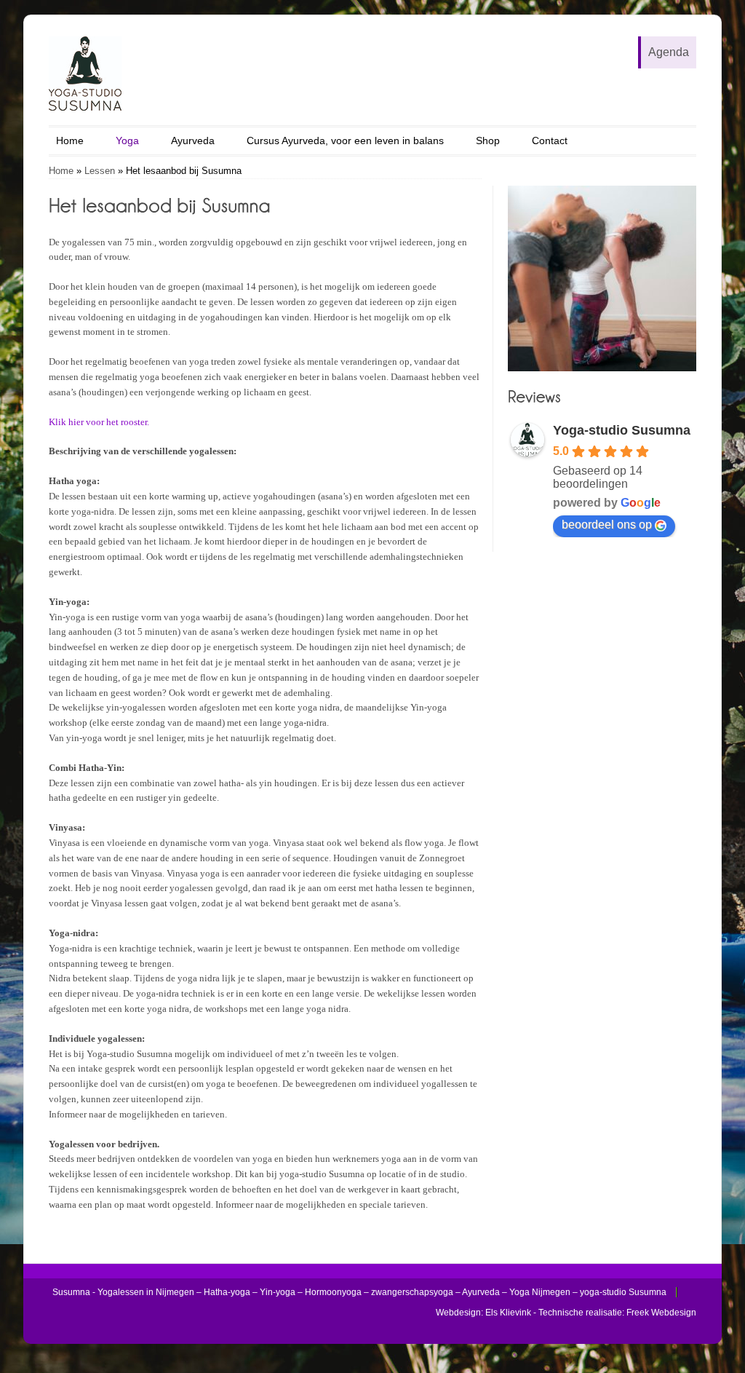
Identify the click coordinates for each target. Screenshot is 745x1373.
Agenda (668, 52)
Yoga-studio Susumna (621, 430)
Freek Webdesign (661, 1312)
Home (70, 140)
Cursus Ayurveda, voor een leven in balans (345, 140)
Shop (488, 140)
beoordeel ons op (607, 524)
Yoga (127, 140)
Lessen (99, 170)
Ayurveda (193, 140)
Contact (549, 140)
